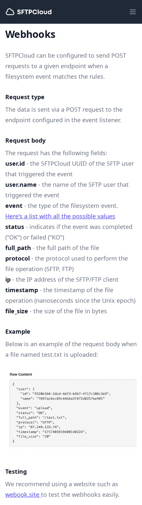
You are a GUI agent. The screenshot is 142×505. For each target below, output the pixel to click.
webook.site (23, 494)
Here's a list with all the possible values (60, 216)
